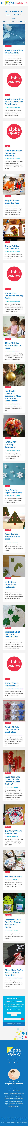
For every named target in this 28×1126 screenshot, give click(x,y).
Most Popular (20, 21)
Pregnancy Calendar (14, 1084)
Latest (5, 21)
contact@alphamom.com (14, 1058)
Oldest (11, 21)
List (7, 14)
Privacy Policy (11, 1124)
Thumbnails (18, 14)
